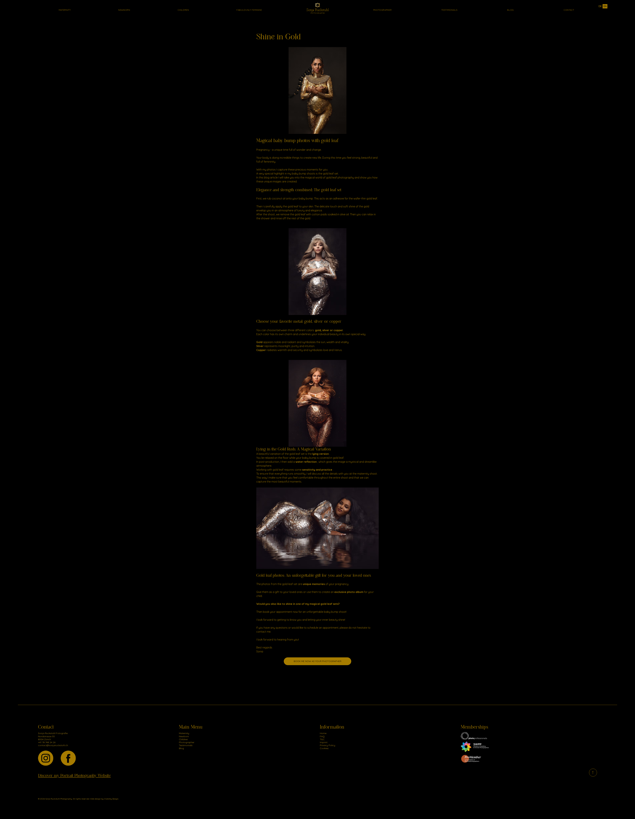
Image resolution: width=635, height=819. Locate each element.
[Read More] (593, 773)
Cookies (324, 748)
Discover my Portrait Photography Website (74, 775)
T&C (322, 739)
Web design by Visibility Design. (104, 799)
